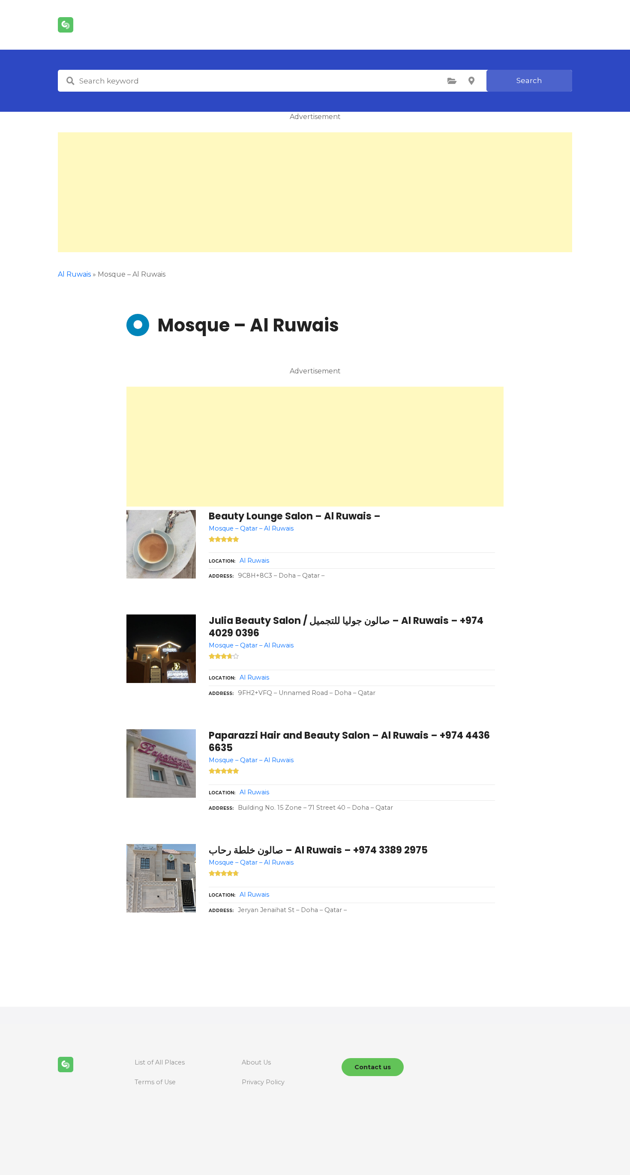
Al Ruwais (74, 274)
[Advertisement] (315, 192)
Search (529, 80)
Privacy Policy (263, 1082)
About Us (256, 1062)
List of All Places (160, 1062)
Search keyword (70, 81)
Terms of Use (155, 1082)
